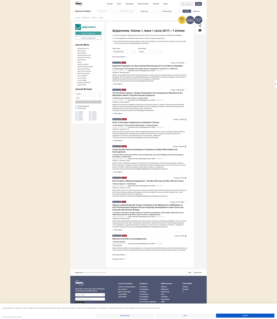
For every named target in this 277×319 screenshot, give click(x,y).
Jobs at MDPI (122, 297)
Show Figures (117, 84)
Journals (110, 4)
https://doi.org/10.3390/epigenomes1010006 (141, 100)
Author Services (143, 4)
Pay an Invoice (122, 289)
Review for (88, 38)
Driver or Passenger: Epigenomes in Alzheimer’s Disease (135, 122)
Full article (182, 250)
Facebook (186, 289)
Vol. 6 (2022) (79, 120)
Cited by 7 (115, 161)
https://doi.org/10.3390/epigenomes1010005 (141, 127)
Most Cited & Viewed (83, 73)
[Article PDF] (183, 63)
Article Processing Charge (85, 66)
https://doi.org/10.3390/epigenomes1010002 (141, 216)
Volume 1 (94, 17)
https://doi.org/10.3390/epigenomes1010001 (141, 244)
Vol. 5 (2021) (93, 112)
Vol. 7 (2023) (79, 118)
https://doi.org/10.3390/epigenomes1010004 (141, 159)
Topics (119, 4)
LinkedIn (185, 287)
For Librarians (144, 294)
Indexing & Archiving (83, 69)
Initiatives (156, 4)
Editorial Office (81, 85)
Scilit (162, 294)
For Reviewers (144, 289)
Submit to (88, 33)
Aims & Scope (81, 50)
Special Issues (81, 60)
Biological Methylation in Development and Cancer (151, 169)
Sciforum (164, 287)
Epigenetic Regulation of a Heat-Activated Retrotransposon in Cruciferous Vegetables (147, 66)
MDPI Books (165, 289)
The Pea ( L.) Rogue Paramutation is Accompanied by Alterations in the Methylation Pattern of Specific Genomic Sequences (147, 94)
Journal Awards (82, 80)
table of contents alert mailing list (171, 35)
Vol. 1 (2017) (93, 120)
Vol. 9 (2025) (79, 114)
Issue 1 (101, 17)
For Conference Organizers (148, 302)
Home (83, 48)
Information (129, 4)
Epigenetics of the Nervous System (147, 137)
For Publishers (144, 297)
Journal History (81, 78)
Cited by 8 (115, 102)
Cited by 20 (115, 218)
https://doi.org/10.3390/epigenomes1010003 (141, 186)
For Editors (143, 292)
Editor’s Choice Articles (84, 71)
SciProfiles (164, 297)
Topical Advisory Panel (84, 55)
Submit (198, 4)
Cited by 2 (115, 129)
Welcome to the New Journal (129, 239)
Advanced (196, 11)
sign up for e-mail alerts (126, 38)
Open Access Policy (124, 292)
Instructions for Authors (84, 57)
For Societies (144, 299)
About (166, 4)
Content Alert (198, 272)
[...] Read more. (155, 79)
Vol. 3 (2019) (93, 116)
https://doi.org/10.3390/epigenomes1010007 (141, 71)
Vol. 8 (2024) (79, 116)
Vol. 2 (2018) (93, 118)
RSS (189, 272)
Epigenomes (86, 17)
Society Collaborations (84, 82)
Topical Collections (83, 64)
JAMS (163, 302)
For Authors (143, 287)
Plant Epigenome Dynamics (144, 81)
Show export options (119, 57)
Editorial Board (81, 53)
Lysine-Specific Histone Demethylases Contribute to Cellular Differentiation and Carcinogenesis (144, 151)
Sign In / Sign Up (187, 4)
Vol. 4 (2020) (93, 114)
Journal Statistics (82, 76)
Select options (80, 295)
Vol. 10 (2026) (79, 112)
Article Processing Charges (126, 287)
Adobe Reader (136, 43)
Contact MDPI (122, 294)
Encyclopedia (165, 299)
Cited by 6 (115, 72)
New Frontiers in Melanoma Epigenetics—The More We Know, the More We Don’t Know (148, 181)
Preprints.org (165, 292)
